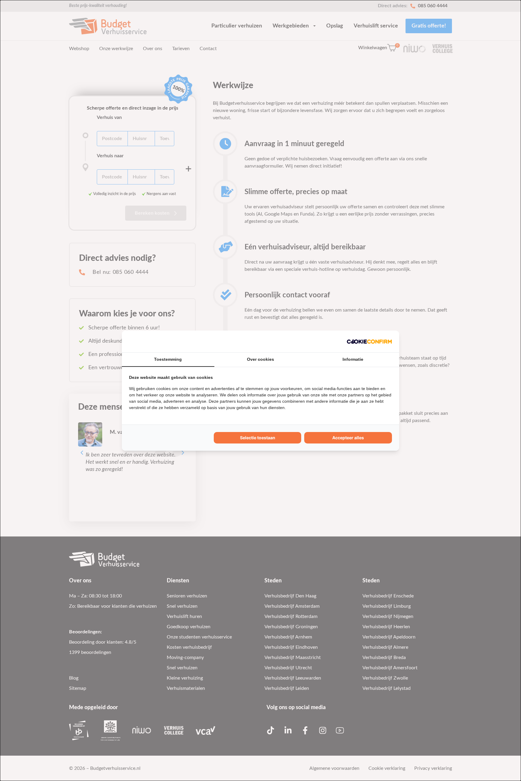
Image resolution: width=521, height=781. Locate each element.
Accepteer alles (348, 437)
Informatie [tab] (353, 359)
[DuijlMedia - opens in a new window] (369, 341)
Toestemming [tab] (168, 359)
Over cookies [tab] (260, 359)
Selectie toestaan (257, 437)
